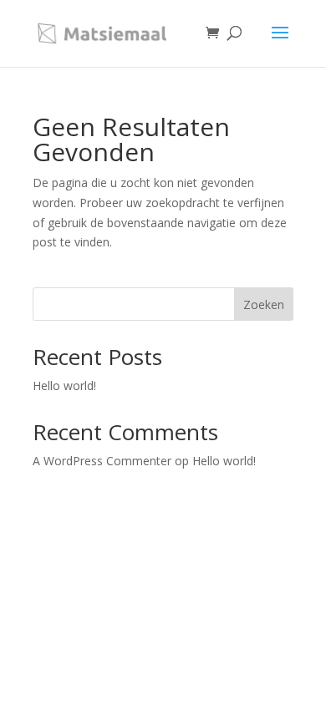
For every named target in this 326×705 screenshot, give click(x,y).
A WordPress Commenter (102, 461)
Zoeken (263, 304)
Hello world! (64, 385)
